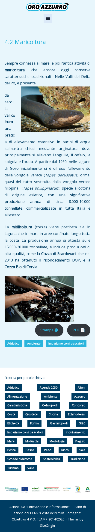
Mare (11, 441)
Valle (30, 468)
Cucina (53, 414)
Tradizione (78, 459)
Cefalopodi (49, 405)
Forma (34, 423)
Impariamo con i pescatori (66, 343)
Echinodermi (76, 414)
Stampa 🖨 (49, 330)
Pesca (11, 450)
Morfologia (57, 441)
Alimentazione (17, 396)
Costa (11, 414)
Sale (82, 450)
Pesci (47, 450)
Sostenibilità (51, 459)
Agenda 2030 (48, 387)
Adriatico (13, 343)
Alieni (81, 387)
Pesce (30, 450)
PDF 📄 (79, 330)
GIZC (82, 423)
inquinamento (75, 432)
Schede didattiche (19, 459)
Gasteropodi (59, 423)
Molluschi (32, 441)
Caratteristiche (17, 405)
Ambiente (34, 343)
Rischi (65, 450)
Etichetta (13, 423)
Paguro (80, 441)
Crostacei (31, 414)
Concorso (78, 405)
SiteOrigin (47, 525)
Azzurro (79, 396)
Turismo (13, 468)
